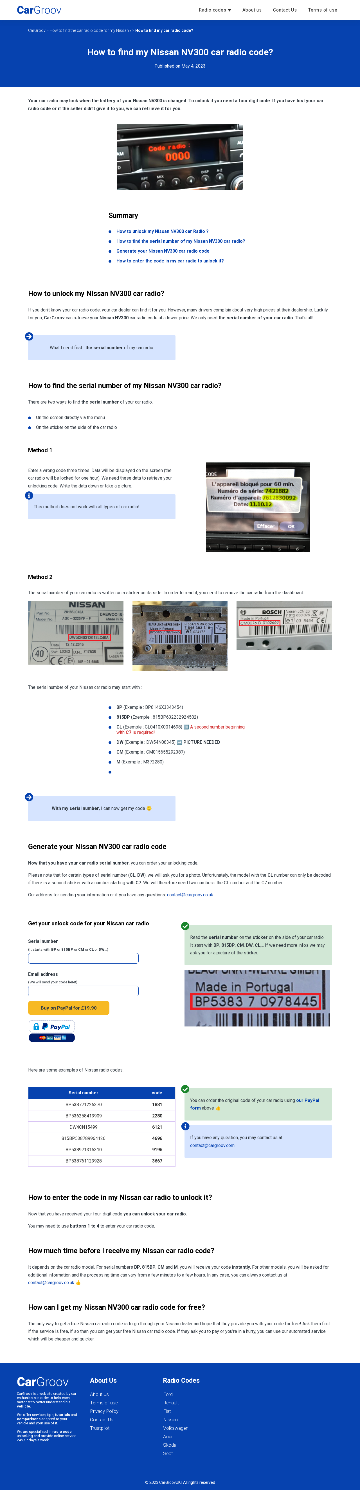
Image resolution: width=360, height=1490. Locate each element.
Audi (167, 1436)
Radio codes (213, 10)
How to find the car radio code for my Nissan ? (90, 30)
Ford (168, 1394)
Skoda (169, 1445)
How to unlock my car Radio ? (162, 231)
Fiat (167, 1411)
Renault (171, 1403)
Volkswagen (175, 1428)
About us (252, 10)
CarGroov (37, 30)
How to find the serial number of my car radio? (180, 241)
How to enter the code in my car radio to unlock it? (170, 261)
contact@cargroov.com (212, 1145)
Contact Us (285, 10)
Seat (168, 1453)
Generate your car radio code (163, 251)
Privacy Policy (104, 1411)
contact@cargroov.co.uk (190, 894)
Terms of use (323, 10)
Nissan (170, 1419)
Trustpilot (100, 1428)
